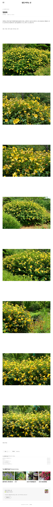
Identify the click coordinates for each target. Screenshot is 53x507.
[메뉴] (3, 2)
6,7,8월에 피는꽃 (5, 456)
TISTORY (26, 504)
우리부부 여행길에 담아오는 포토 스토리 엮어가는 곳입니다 (16, 494)
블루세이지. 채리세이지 (6, 458)
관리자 (31, 504)
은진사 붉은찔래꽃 (5, 462)
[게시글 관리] (9, 451)
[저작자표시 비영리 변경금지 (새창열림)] (18, 451)
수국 (3, 459)
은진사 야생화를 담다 (6, 461)
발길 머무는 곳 (26, 2)
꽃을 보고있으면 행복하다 (7, 463)
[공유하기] (7, 451)
